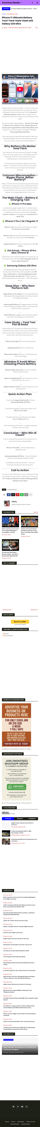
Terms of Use (30, 1122)
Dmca (13, 1122)
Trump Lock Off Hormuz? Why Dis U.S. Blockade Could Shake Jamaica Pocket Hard (19, 1028)
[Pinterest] (17, 494)
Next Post (34, 610)
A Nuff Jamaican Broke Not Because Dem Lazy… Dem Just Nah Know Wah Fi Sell (29, 531)
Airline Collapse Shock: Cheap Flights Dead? (18, 926)
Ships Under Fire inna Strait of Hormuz (16, 939)
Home (4, 14)
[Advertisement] (20, 52)
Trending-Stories (12, 14)
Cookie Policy (25, 1124)
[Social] (13, 1106)
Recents (20, 819)
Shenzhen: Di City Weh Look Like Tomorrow (17, 945)
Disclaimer (20, 1122)
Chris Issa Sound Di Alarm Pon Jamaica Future (19, 1021)
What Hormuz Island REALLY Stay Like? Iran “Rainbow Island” (17, 991)
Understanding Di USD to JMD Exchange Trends (21, 832)
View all (35, 512)
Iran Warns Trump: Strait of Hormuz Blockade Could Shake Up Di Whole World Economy (18, 1007)
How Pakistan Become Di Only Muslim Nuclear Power (18, 963)
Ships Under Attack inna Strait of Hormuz (22, 824)
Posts (7, 634)
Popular (8, 819)
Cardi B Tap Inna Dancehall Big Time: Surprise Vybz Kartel (20, 999)
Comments (9, 636)
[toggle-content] (37, 2)
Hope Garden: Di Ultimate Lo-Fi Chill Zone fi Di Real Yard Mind (19, 1048)
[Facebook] (9, 494)
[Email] (26, 494)
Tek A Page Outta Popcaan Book (14, 957)
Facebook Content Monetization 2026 (16, 951)
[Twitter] (13, 494)
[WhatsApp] (22, 494)
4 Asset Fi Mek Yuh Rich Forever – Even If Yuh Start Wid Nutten (24, 9)
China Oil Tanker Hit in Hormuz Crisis (15, 920)
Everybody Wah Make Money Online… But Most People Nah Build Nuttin (10, 554)
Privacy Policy (14, 1124)
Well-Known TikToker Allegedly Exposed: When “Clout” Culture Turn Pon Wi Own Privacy (19, 977)
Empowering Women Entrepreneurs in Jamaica (24, 840)
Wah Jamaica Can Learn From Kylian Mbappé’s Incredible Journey (10, 530)
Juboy (14, 501)
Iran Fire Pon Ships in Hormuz (13, 932)
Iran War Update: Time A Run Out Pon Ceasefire (19, 970)
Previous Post (7, 610)
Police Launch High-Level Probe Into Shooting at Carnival (19, 1014)
